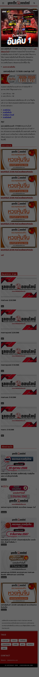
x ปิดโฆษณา (35, 10)
